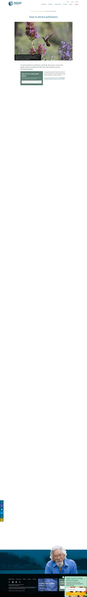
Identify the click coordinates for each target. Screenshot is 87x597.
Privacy (34, 579)
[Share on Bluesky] (2, 509)
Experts (50, 4)
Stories (65, 4)
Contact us (18, 579)
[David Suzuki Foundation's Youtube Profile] (16, 582)
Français (72, 1)
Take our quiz (47, 474)
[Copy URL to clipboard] (2, 516)
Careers (29, 579)
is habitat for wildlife (41, 226)
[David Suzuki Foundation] (15, 3)
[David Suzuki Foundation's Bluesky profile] (13, 582)
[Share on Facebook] (2, 505)
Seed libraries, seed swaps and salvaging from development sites (39, 453)
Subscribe (76, 1)
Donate (76, 4)
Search (68, 1)
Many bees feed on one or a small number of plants (55, 261)
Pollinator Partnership (49, 141)
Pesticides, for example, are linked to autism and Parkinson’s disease (42, 233)
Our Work (43, 4)
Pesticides (22, 232)
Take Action (58, 4)
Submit (39, 82)
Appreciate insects (24, 237)
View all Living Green (65, 507)
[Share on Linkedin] (2, 512)
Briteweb (23, 590)
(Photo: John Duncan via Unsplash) (23, 59)
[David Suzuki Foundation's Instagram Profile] (20, 582)
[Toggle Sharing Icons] (2, 502)
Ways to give (11, 579)
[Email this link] (2, 520)
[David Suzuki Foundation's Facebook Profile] (9, 582)
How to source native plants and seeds (30, 457)
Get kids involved (24, 356)
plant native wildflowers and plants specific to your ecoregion (54, 78)
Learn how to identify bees (50, 479)
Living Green (33, 11)
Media (24, 579)
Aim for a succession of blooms (26, 343)
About (70, 4)
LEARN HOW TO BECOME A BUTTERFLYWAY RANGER (56, 169)
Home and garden (41, 11)
